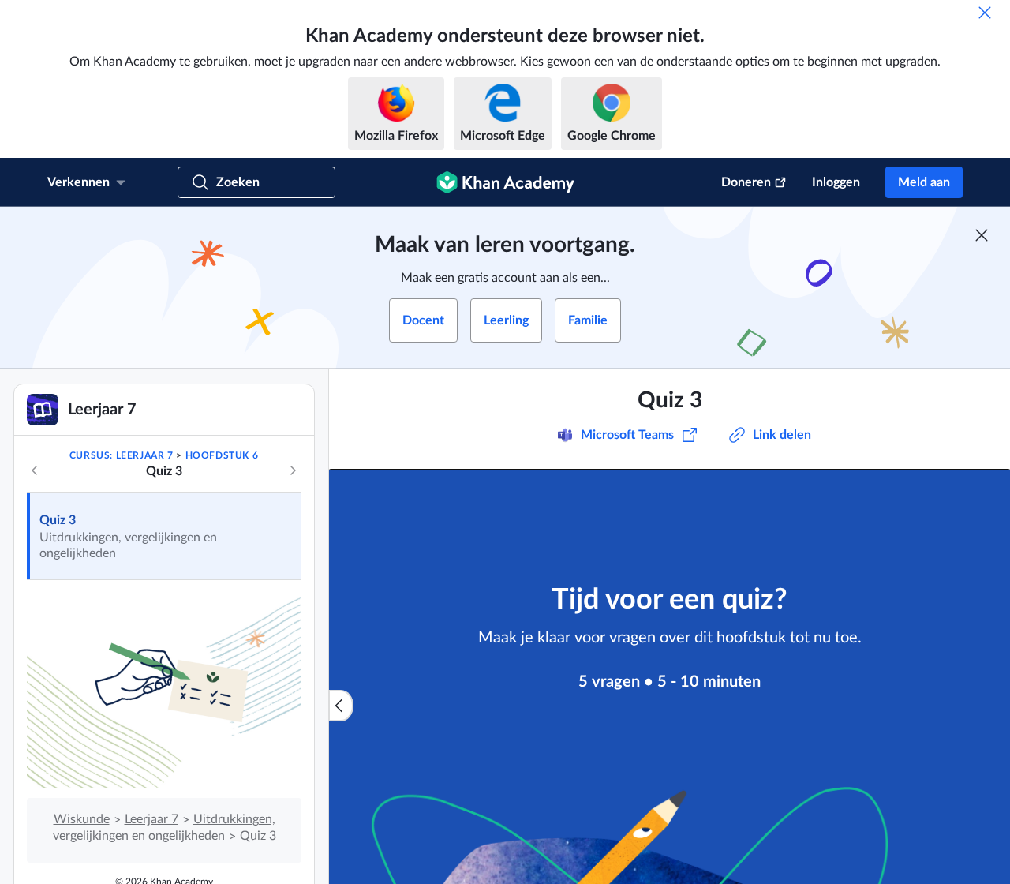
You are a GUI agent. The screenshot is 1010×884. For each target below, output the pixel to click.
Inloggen (836, 182)
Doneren (746, 182)
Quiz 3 (57, 520)
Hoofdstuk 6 (222, 455)
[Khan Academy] (505, 182)
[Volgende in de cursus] (292, 470)
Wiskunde (82, 819)
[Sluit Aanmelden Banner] (981, 235)
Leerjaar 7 (151, 819)
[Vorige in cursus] (34, 470)
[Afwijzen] (984, 12)
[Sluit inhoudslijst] (341, 705)
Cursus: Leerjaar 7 (121, 455)
